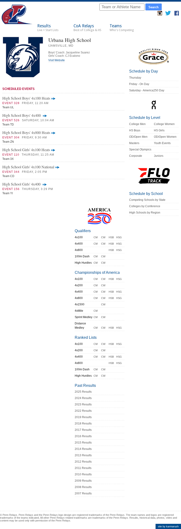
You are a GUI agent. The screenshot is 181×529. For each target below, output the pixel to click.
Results (47, 28)
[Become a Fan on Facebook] (176, 14)
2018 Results (83, 423)
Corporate (135, 155)
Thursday (135, 77)
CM (96, 237)
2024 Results (83, 398)
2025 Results (83, 391)
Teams (122, 28)
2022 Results (83, 410)
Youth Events (162, 143)
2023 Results (83, 404)
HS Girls (159, 130)
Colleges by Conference (144, 206)
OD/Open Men (138, 136)
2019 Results (83, 417)
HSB (111, 237)
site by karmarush (168, 526)
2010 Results (83, 474)
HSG (119, 237)
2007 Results (83, 493)
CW (103, 237)
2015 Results (83, 442)
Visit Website (56, 60)
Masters (134, 143)
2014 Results (83, 449)
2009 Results (83, 480)
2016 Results (83, 436)
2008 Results (83, 487)
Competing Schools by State (147, 200)
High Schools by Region (144, 212)
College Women (164, 124)
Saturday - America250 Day (146, 90)
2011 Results (83, 468)
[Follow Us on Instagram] (160, 14)
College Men (137, 124)
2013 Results (83, 455)
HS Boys (134, 130)
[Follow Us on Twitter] (168, 14)
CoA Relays (87, 28)
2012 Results (83, 461)
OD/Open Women (165, 136)
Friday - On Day (139, 84)
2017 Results (83, 430)
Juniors (158, 155)
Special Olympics (140, 149)
